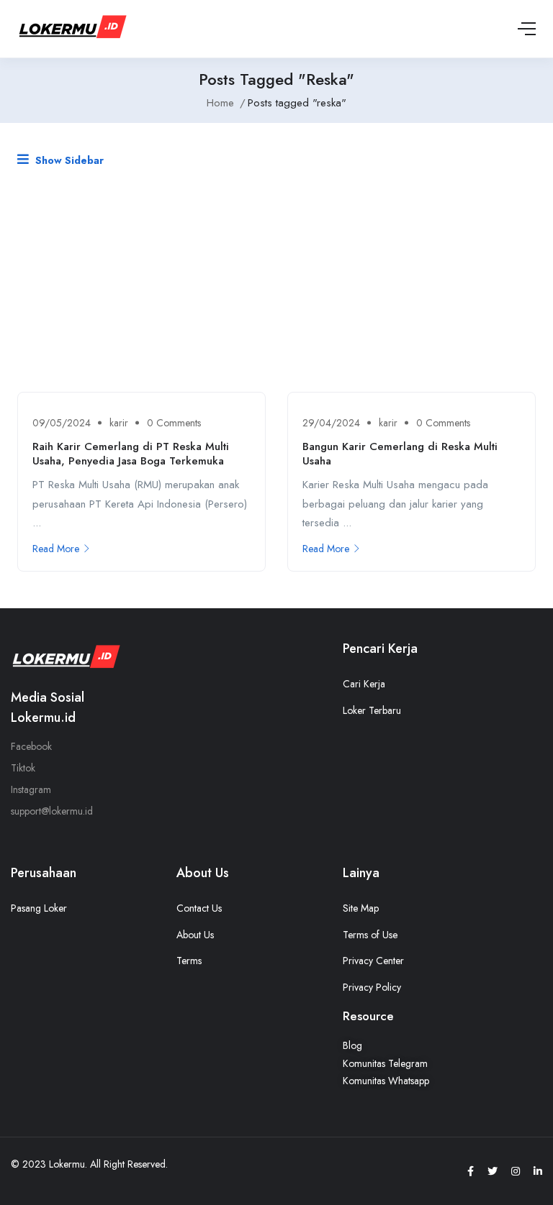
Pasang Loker (39, 908)
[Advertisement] (276, 284)
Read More (55, 548)
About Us (195, 934)
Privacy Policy (372, 987)
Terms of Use (370, 934)
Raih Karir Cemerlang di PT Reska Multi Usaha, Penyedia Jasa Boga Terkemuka (130, 454)
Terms (189, 960)
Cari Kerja (364, 684)
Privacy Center (373, 960)
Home (220, 103)
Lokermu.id (43, 717)
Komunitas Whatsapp (386, 1080)
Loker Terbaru (372, 710)
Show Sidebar (68, 160)
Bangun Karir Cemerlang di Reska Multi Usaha (400, 454)
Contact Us (199, 908)
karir (118, 423)
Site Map (361, 908)
